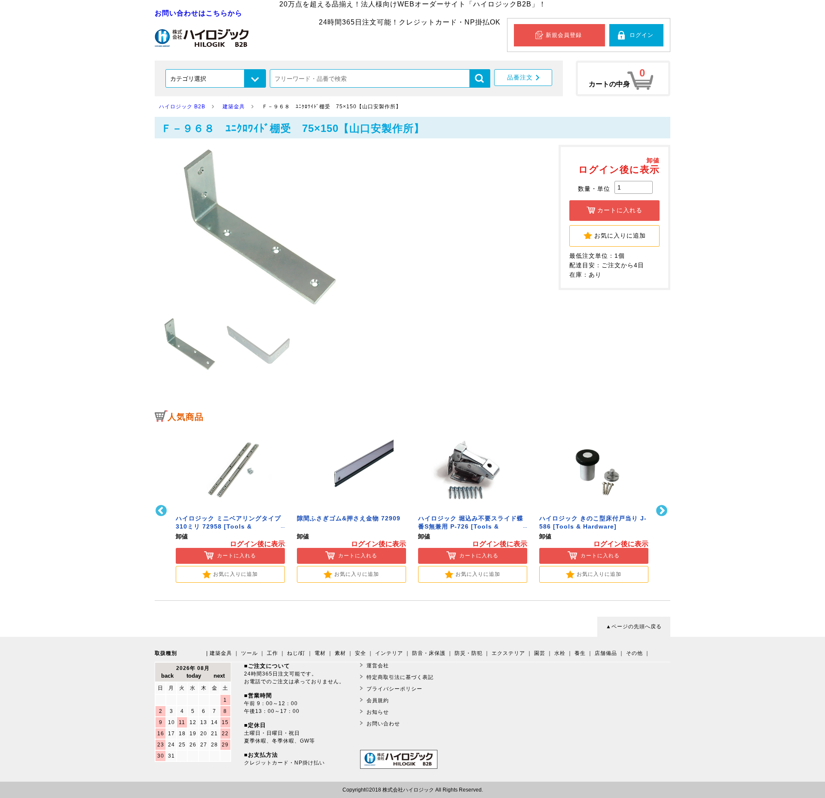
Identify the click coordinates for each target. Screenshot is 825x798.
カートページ (623, 78)
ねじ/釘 (296, 653)
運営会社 (378, 666)
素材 (340, 653)
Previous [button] (162, 510)
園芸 (539, 653)
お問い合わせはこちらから (198, 13)
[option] (230, 505)
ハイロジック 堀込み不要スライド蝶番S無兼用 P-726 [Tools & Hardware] (470, 526)
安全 (360, 653)
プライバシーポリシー (394, 689)
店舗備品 (606, 653)
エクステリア (508, 653)
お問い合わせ (383, 724)
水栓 (559, 653)
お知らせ (378, 712)
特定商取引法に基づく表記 (400, 677)
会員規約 (378, 700)
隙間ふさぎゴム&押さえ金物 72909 (348, 518)
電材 (320, 653)
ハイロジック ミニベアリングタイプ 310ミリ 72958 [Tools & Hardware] (228, 526)
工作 (272, 653)
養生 (580, 653)
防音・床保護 (429, 653)
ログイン (641, 35)
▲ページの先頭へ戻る (634, 627)
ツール (249, 653)
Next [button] (662, 510)
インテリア (389, 653)
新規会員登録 (564, 35)
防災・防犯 (469, 653)
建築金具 (221, 653)
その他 (634, 653)
